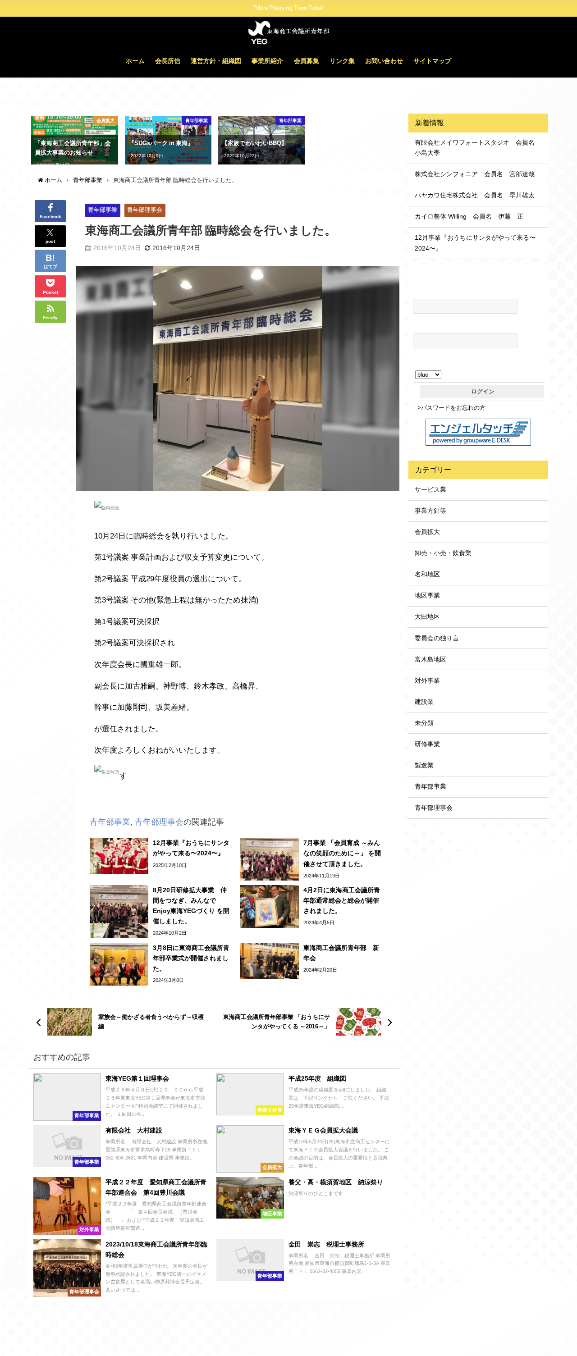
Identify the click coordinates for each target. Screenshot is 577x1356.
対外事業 (427, 680)
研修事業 (427, 744)
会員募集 (306, 61)
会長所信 (167, 61)
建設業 (424, 702)
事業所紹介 (267, 61)
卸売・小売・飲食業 (443, 553)
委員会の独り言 (437, 638)
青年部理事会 (144, 210)
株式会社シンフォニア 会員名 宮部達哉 (475, 174)
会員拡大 (427, 532)
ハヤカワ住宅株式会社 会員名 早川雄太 (475, 195)
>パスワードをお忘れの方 (451, 408)
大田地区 (427, 616)
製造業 (424, 765)
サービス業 (430, 489)
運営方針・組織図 (216, 61)
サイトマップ (432, 61)
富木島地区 (430, 659)
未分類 (424, 723)
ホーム (135, 61)
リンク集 (342, 61)
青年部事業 (102, 210)
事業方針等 (430, 510)
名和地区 (427, 574)
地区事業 (427, 595)
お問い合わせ (384, 61)
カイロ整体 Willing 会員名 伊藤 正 (469, 216)
